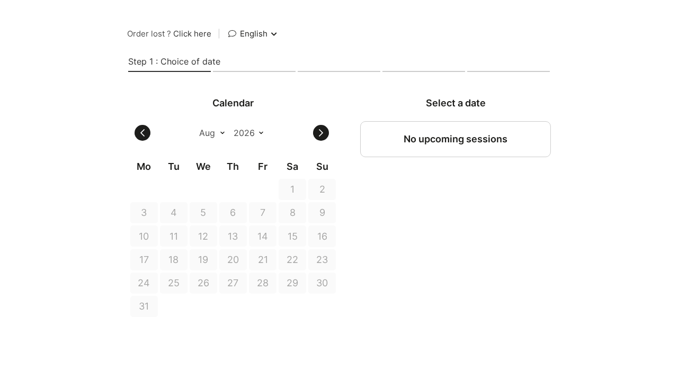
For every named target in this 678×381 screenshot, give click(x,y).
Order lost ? (169, 34)
